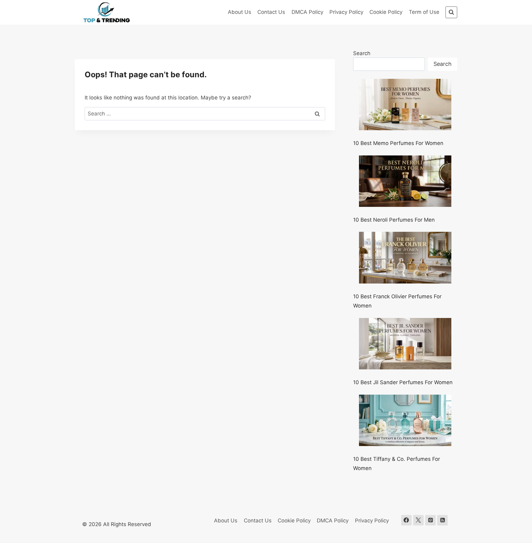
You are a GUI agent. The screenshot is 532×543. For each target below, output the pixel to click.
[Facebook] (406, 520)
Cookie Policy (385, 12)
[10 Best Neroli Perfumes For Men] (405, 181)
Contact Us (271, 12)
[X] (418, 520)
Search (361, 53)
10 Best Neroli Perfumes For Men (394, 220)
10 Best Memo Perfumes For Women (398, 143)
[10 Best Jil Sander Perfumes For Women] (405, 344)
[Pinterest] (430, 520)
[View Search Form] (451, 12)
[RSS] (442, 520)
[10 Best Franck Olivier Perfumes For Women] (405, 258)
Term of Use (424, 12)
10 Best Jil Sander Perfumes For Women (403, 382)
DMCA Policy (307, 12)
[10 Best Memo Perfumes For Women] (405, 105)
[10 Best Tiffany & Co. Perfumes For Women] (405, 420)
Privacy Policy (346, 12)
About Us (239, 12)
